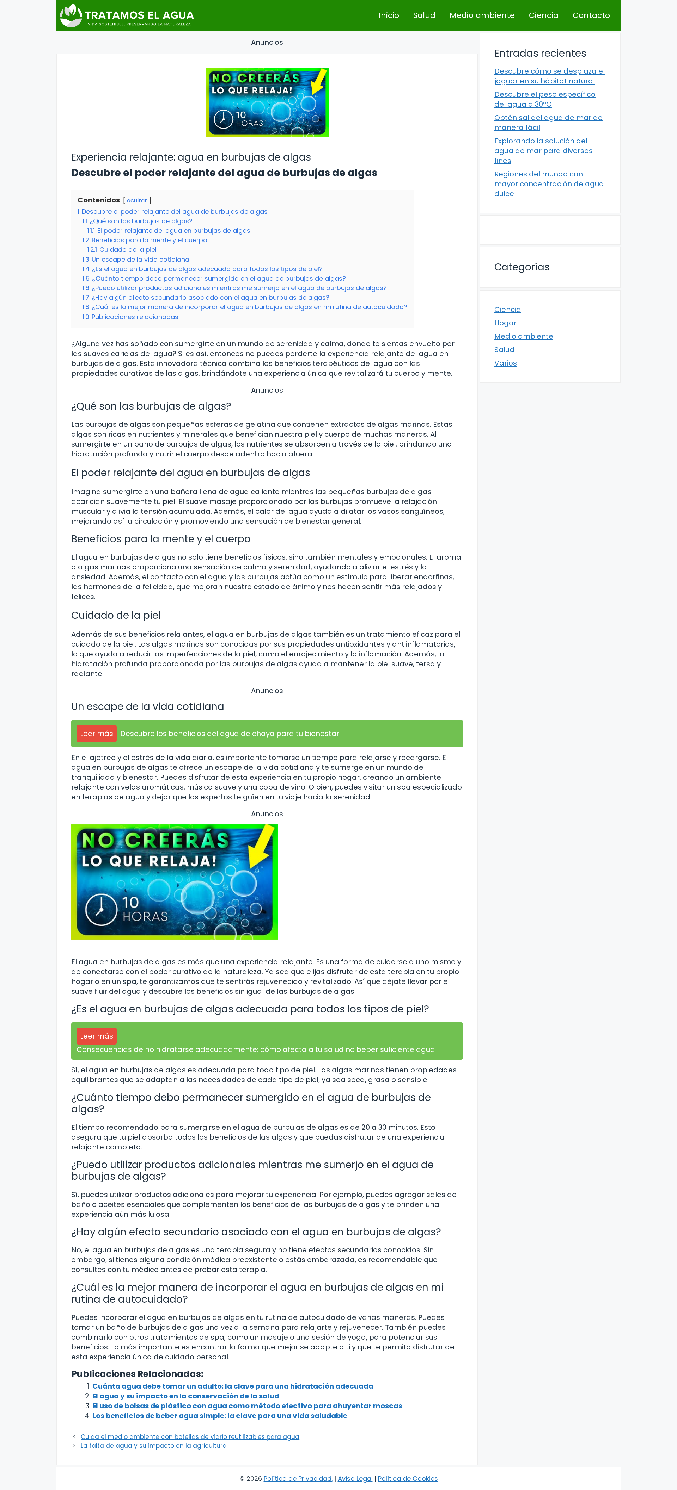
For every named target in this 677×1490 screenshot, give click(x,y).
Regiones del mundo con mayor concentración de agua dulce (549, 184)
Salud (424, 15)
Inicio (389, 15)
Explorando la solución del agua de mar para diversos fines (543, 151)
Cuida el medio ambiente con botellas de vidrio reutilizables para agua (190, 1437)
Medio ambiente (482, 15)
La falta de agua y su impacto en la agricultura (154, 1445)
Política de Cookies (408, 1478)
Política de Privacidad (297, 1478)
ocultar (137, 201)
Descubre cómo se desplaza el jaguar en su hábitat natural (549, 76)
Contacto (591, 15)
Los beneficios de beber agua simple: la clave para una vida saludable (219, 1416)
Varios (505, 363)
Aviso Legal (355, 1478)
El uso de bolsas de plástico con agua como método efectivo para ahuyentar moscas (247, 1406)
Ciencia (544, 15)
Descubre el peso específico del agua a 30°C (545, 99)
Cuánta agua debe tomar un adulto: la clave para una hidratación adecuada (232, 1386)
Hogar (505, 323)
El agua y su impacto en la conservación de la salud (185, 1396)
